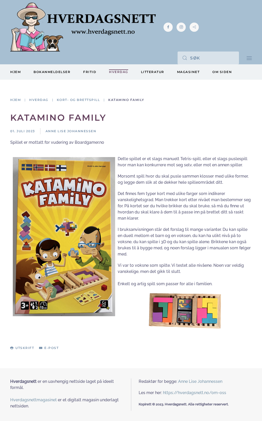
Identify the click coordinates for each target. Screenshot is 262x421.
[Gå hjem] (83, 27)
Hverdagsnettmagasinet (33, 399)
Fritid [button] (89, 72)
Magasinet (188, 72)
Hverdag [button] (118, 72)
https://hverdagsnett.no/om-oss (194, 392)
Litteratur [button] (152, 72)
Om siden (222, 72)
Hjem (15, 72)
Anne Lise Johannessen (200, 381)
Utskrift (24, 348)
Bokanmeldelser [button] (52, 72)
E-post (51, 348)
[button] (249, 57)
